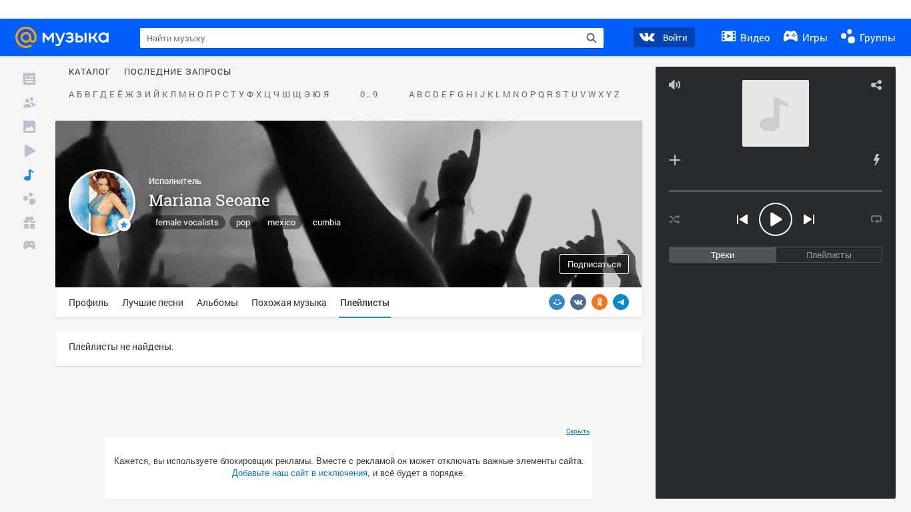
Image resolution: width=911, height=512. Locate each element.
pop (243, 222)
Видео (754, 37)
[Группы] (29, 199)
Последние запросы (177, 72)
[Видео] (29, 151)
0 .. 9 (368, 94)
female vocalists (187, 222)
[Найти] (592, 38)
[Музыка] (29, 175)
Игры (814, 37)
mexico (281, 222)
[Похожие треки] (876, 160)
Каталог (90, 72)
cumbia (327, 222)
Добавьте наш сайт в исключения (299, 473)
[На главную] (66, 37)
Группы (876, 37)
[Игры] (29, 247)
